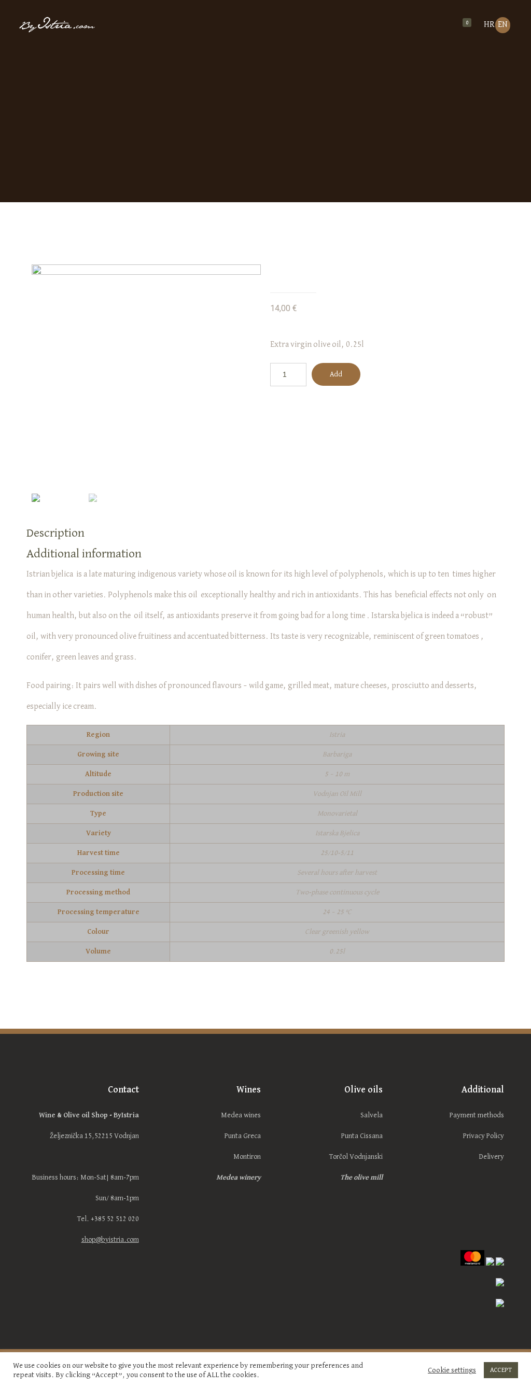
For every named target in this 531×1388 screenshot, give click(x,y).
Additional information (84, 554)
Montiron (247, 1156)
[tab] (265, 533)
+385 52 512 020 (115, 1219)
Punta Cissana (362, 1136)
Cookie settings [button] (452, 1370)
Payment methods (477, 1115)
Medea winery (238, 1177)
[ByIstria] (75, 26)
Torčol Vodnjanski (356, 1156)
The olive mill (361, 1177)
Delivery (491, 1156)
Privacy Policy (483, 1136)
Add (336, 374)
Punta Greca (243, 1136)
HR (489, 25)
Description (55, 533)
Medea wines (241, 1115)
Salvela (371, 1115)
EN (503, 25)
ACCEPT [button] (501, 1370)
